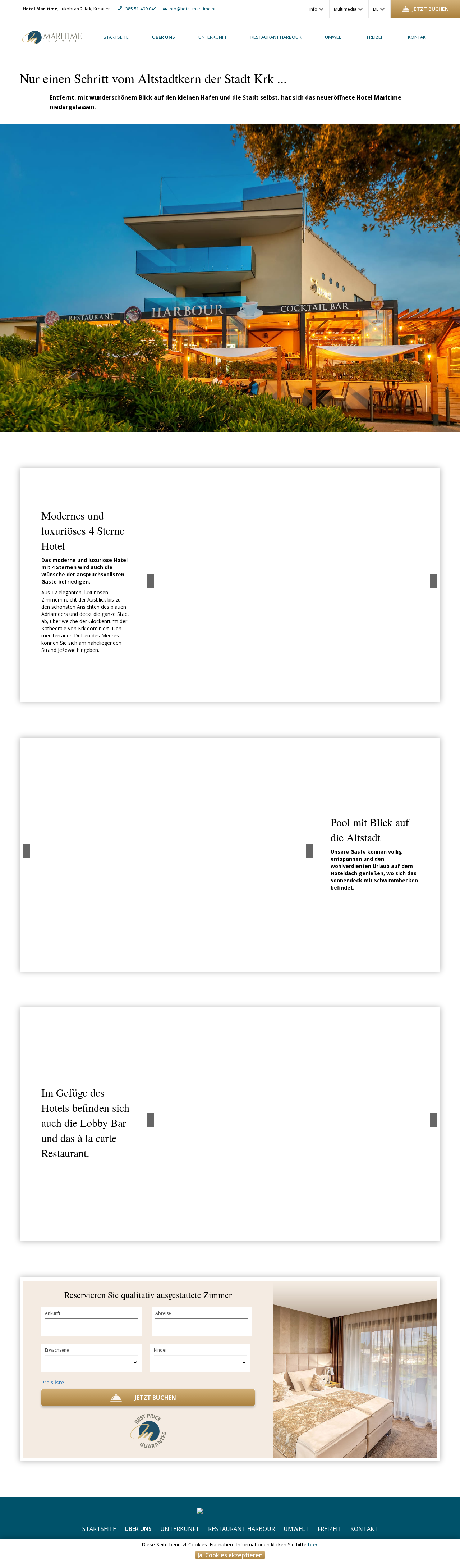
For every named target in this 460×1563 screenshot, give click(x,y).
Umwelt (334, 37)
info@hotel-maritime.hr (191, 9)
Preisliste (52, 1382)
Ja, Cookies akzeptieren (230, 1555)
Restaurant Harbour (276, 37)
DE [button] (376, 9)
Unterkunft (212, 37)
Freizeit (376, 37)
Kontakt (418, 37)
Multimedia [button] (346, 9)
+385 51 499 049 (139, 9)
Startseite (116, 37)
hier (313, 1544)
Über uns (163, 37)
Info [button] (313, 9)
